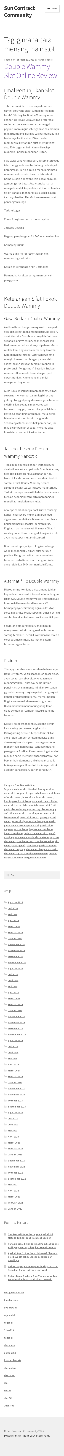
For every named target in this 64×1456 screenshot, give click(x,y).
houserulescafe (12, 1360)
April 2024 (13, 1064)
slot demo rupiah (13, 853)
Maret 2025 (14, 998)
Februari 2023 (15, 1148)
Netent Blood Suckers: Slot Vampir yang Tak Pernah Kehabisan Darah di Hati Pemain (32, 1277)
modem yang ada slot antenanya (33, 837)
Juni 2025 (13, 980)
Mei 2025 (12, 986)
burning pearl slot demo (17, 801)
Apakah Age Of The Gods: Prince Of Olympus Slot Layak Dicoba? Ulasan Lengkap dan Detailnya (32, 1257)
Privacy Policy (12, 1435)
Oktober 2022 (15, 1172)
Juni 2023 (13, 1124)
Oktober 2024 (15, 1028)
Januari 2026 (15, 938)
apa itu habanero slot (41, 793)
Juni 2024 (13, 1052)
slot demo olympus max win (41, 849)
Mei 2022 (12, 1184)
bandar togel (11, 1300)
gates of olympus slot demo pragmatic (33, 821)
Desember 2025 (16, 944)
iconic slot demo (13, 833)
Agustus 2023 (15, 1112)
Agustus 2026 (15, 902)
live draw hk (10, 1307)
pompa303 (10, 1352)
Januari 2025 (15, 1010)
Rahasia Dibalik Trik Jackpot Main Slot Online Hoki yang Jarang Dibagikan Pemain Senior (33, 1245)
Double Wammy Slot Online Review (30, 71)
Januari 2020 (15, 1208)
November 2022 (16, 1166)
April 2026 (13, 920)
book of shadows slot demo (37, 797)
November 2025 (16, 950)
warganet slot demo (35, 857)
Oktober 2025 (15, 956)
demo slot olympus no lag (25, 809)
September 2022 (17, 1178)
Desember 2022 (16, 1160)
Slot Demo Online (24, 785)
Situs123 (9, 1330)
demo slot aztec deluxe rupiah (21, 805)
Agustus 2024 (15, 1040)
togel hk (8, 1322)
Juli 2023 (13, 1118)
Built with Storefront (36, 1435)
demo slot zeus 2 (29, 817)
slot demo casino (44, 841)
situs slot (9, 1375)
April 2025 (13, 992)
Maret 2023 (14, 1142)
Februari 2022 (15, 1202)
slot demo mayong (14, 849)
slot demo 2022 (25, 841)
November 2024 (16, 1022)
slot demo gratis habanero (41, 845)
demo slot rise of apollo (28, 813)
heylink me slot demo (41, 829)
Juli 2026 (13, 908)
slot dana (9, 1345)
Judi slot (9, 1405)
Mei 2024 (12, 1058)
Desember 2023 (16, 1088)
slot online (10, 1368)
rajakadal (9, 1315)
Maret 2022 (14, 1196)
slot (6, 1382)
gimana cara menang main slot (21, 825)
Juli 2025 (13, 974)
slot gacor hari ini (14, 1292)
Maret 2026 (14, 926)
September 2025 (17, 962)
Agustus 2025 (15, 968)
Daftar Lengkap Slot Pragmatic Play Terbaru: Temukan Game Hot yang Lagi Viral (33, 1268)
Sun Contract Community (19, 11)
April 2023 (13, 1136)
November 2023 (16, 1094)
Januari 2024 (15, 1082)
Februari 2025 (15, 1004)
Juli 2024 (13, 1046)
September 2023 (17, 1106)
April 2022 (13, 1190)
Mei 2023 (12, 1130)
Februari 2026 (15, 932)
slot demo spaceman (36, 853)
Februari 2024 (15, 1076)
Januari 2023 (15, 1154)
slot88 (7, 1390)
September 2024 (17, 1034)
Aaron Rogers (45, 59)
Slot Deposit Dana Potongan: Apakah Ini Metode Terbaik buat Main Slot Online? (30, 1236)
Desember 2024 (16, 1016)
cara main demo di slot (45, 801)
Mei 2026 (12, 914)
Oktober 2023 (15, 1100)
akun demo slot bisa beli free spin (29, 789)
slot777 (8, 1398)
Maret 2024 (14, 1070)
